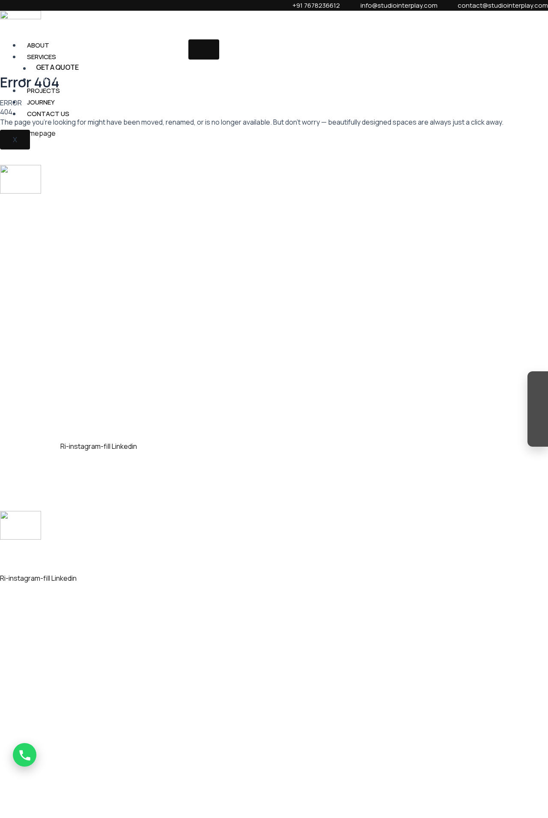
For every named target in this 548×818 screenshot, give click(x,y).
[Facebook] (538, 400)
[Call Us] (24, 755)
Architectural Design (75, 79)
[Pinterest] (538, 435)
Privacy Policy (364, 788)
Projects (43, 90)
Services (41, 56)
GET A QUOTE (57, 67)
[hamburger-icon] (203, 49)
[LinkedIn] (538, 417)
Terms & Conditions (317, 788)
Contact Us (48, 113)
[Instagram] (538, 383)
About (38, 45)
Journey (41, 102)
